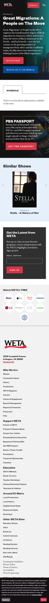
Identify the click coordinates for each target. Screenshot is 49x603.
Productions (8, 386)
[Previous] (3, 185)
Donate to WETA (10, 425)
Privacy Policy (9, 564)
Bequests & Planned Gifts (13, 441)
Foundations (8, 454)
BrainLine (7, 531)
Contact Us (8, 361)
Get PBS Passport (10, 445)
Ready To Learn (9, 475)
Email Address (13, 256)
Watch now (13, 60)
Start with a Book (10, 552)
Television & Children (12, 488)
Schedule (13, 90)
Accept (43, 599)
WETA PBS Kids (9, 471)
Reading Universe (10, 548)
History (6, 382)
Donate (33, 5)
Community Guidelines (13, 561)
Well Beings (8, 556)
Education (9, 467)
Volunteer (7, 462)
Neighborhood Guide (12, 505)
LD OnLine (7, 540)
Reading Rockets (10, 544)
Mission (6, 374)
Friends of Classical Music (14, 429)
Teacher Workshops (11, 480)
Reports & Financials (12, 407)
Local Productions (10, 497)
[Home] (8, 5)
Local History (8, 501)
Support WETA (12, 420)
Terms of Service (10, 567)
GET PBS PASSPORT (21, 146)
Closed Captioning (11, 572)
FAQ (5, 415)
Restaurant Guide (10, 510)
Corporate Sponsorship (13, 458)
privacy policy (37, 594)
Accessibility (8, 570)
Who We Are (10, 370)
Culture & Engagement (12, 399)
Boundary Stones (10, 523)
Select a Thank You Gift (12, 450)
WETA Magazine (10, 390)
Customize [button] (6, 599)
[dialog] (24, 590)
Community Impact (11, 378)
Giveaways (7, 514)
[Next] (46, 185)
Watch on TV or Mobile (20, 69)
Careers (6, 395)
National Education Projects (14, 484)
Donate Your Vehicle (11, 433)
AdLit (5, 527)
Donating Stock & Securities (15, 437)
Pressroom (7, 411)
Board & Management (12, 403)
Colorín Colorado (10, 535)
